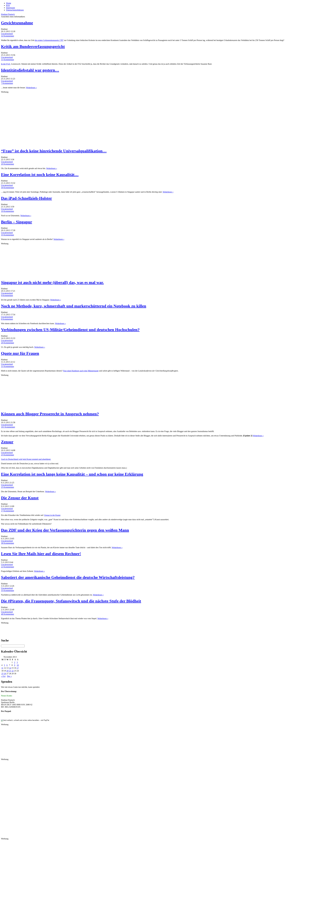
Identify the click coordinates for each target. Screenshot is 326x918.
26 (5, 673)
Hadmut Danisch (8, 14)
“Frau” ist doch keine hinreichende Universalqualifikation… (54, 151)
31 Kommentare (7, 60)
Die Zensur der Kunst (20, 498)
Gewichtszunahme (17, 22)
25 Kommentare (7, 455)
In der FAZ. (6, 64)
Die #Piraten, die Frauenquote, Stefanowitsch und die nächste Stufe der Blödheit (71, 601)
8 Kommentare (7, 319)
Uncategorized (7, 34)
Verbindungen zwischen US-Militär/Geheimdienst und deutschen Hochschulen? (70, 329)
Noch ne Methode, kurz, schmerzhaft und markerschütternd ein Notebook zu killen (73, 306)
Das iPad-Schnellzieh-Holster (26, 198)
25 (2, 673)
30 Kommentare (7, 188)
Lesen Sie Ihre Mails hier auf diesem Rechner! (41, 553)
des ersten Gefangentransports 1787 (49, 40)
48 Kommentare (7, 614)
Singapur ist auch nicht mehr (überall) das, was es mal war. (52, 282)
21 (10, 671)
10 (18, 665)
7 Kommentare (7, 83)
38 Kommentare (7, 543)
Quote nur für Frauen (20, 353)
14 (10, 668)
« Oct (3, 676)
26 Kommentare (7, 343)
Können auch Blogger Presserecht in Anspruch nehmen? (50, 414)
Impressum (10, 8)
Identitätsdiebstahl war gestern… (30, 70)
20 (7, 671)
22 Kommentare (7, 567)
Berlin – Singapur (16, 222)
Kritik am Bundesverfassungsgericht (33, 46)
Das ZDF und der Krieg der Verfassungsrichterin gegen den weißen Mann (65, 530)
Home (8, 3)
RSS (8, 5)
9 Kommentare (7, 295)
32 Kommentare (7, 36)
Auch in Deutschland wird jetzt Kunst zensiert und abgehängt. (26, 459)
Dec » (9, 676)
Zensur (7, 442)
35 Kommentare (7, 235)
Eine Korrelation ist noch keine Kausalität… (40, 174)
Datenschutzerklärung (15, 10)
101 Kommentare (8, 427)
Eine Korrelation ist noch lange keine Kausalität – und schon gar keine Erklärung (72, 474)
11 (2, 668)
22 (13, 671)
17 (18, 668)
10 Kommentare (7, 211)
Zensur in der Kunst (52, 515)
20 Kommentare (7, 164)
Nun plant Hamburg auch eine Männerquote (81, 371)
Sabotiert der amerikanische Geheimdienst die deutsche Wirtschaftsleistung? (68, 577)
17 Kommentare (7, 511)
